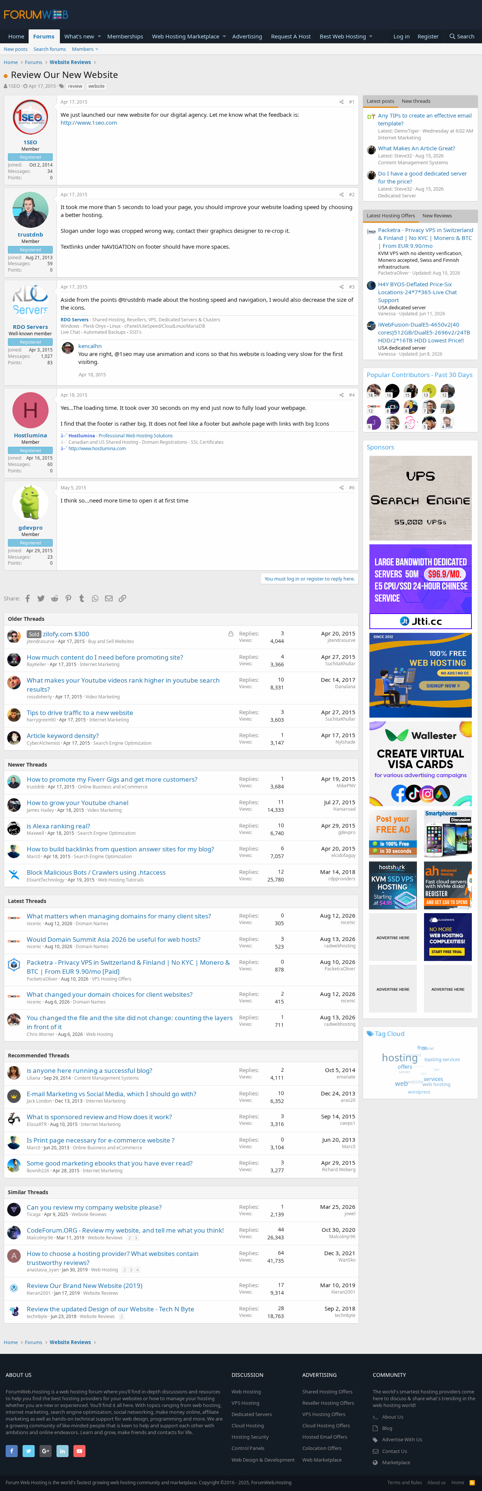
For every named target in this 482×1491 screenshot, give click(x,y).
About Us (392, 1416)
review (75, 86)
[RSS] (472, 1482)
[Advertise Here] (393, 937)
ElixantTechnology (45, 880)
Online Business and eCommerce (113, 787)
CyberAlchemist (43, 743)
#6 (352, 487)
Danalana (345, 686)
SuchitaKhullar (340, 663)
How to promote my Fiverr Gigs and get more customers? (112, 779)
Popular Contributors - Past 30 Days (420, 374)
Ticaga (34, 1214)
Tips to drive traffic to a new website (80, 712)
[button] (99, 36)
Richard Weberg (338, 1169)
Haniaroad (344, 809)
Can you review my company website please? (94, 1207)
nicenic (34, 923)
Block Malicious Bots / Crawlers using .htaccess (96, 872)
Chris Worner (41, 1034)
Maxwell (35, 833)
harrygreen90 (41, 719)
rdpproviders (341, 878)
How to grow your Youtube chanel (77, 802)
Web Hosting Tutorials (121, 880)
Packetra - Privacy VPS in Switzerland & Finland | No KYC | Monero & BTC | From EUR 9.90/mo (425, 237)
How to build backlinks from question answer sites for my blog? (120, 849)
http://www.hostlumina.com (97, 448)
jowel (350, 1213)
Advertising (247, 36)
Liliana (33, 1078)
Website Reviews (89, 1214)
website (96, 86)
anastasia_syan (43, 1269)
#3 (352, 287)
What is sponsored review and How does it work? (99, 1116)
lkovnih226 (38, 1170)
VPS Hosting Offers (111, 979)
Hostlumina (30, 435)
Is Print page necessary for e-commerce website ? (100, 1140)
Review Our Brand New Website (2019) (84, 1285)
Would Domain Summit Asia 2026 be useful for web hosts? (113, 939)
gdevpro (30, 527)
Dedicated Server (397, 195)
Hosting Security (250, 1436)
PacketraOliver (42, 979)
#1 (352, 102)
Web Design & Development (263, 1459)
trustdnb (30, 234)
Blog (387, 1428)
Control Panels (248, 1448)
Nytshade (345, 742)
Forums (43, 36)
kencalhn (90, 346)
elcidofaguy (343, 855)
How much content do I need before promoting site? (105, 657)
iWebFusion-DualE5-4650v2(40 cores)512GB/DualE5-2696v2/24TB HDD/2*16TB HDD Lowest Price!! (424, 332)
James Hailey (40, 810)
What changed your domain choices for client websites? (109, 994)
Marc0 (33, 856)
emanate (346, 1077)
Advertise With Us (402, 1439)
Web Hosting (99, 1034)
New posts (15, 49)
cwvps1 (347, 1123)
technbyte (37, 1316)
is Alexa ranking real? (58, 826)
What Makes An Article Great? (416, 148)
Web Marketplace (322, 1459)
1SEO (14, 85)
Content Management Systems (106, 1078)
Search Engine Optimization (122, 743)
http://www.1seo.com (89, 122)
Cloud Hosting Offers (326, 1425)
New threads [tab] (416, 101)
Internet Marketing (99, 664)
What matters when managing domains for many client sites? (119, 916)
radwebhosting (339, 946)
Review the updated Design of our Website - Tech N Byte (110, 1309)
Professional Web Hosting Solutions (136, 435)
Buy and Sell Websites (111, 641)
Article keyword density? (63, 735)
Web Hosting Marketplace (185, 36)
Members (82, 49)
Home (16, 36)
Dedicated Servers (252, 1414)
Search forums (50, 49)
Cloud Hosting (248, 1425)
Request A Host (291, 36)
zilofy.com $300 (66, 633)
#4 (352, 395)
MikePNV (346, 785)
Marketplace (396, 1462)
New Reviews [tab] (437, 215)
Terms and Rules (404, 1482)
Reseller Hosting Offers (328, 1402)
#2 (352, 194)
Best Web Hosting (343, 36)
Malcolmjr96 (342, 1236)
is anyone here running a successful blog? (89, 1070)
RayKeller (36, 664)
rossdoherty (39, 697)
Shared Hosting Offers (327, 1391)
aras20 (348, 1100)
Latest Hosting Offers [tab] (391, 215)
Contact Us (394, 1451)
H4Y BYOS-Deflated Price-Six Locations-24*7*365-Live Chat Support (417, 292)
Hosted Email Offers (324, 1436)
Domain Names (92, 923)
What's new (79, 36)
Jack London (39, 1101)
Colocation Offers (322, 1448)
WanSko (347, 1260)
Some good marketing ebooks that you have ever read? (109, 1163)
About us (436, 1482)
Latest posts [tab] (380, 101)
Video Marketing (102, 697)
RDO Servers (30, 326)
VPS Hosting (245, 1402)
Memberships (125, 36)
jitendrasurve (41, 641)
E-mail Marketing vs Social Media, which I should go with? (111, 1093)
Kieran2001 (39, 1293)
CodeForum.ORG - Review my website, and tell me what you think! (125, 1230)
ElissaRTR (37, 1124)
